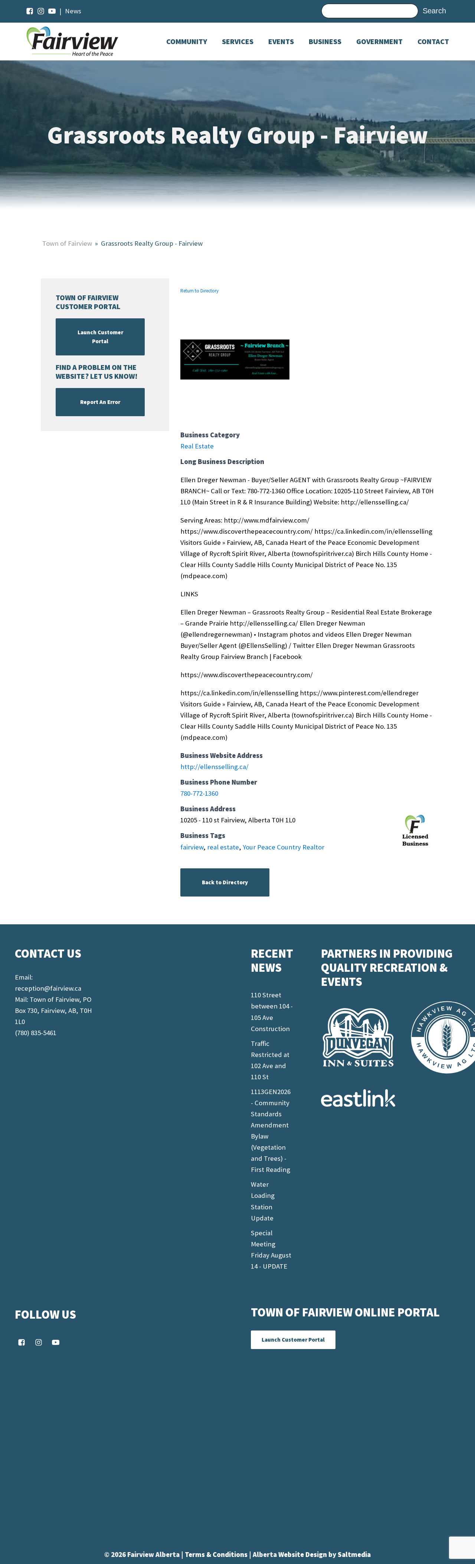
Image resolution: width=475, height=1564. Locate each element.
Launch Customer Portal (100, 337)
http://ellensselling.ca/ (214, 766)
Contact (433, 41)
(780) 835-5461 (35, 1032)
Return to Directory (199, 291)
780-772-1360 (199, 793)
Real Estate (197, 446)
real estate (223, 847)
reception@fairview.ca (48, 988)
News (73, 11)
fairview (191, 847)
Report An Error (100, 401)
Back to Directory (225, 882)
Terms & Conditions (217, 1554)
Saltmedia (354, 1554)
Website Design (303, 1554)
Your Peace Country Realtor (283, 847)
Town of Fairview (67, 243)
